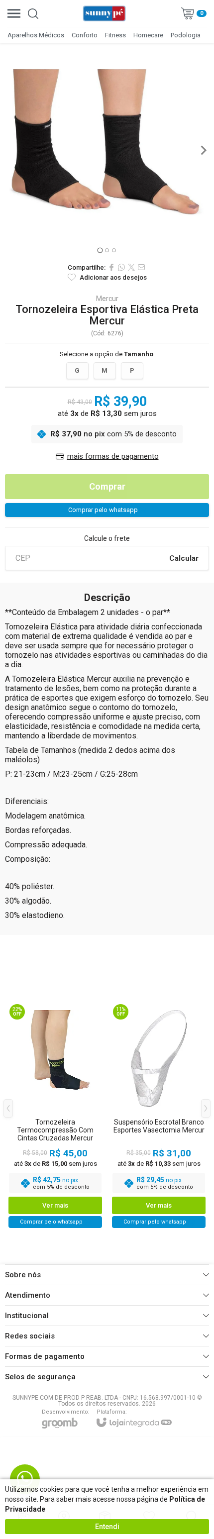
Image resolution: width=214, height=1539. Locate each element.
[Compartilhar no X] (131, 267)
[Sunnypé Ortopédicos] (104, 13)
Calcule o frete (107, 538)
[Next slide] (203, 150)
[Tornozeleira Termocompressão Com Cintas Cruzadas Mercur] (55, 1115)
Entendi (107, 1527)
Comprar (107, 486)
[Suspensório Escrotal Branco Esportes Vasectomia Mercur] (159, 1115)
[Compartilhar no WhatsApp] (121, 267)
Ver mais (55, 1205)
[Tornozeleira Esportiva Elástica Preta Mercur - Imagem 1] (107, 144)
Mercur (107, 298)
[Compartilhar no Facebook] (111, 267)
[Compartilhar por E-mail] (141, 267)
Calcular (184, 558)
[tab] (100, 250)
